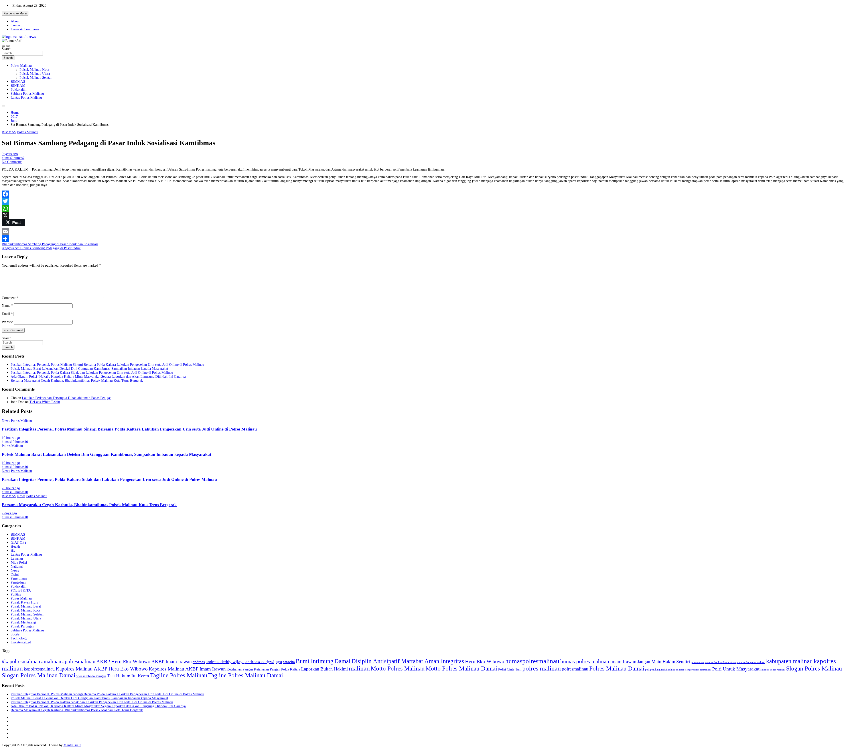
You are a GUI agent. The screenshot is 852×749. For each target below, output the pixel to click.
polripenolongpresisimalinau (660, 669)
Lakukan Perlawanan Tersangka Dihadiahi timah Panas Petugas (66, 398)
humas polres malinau (584, 661)
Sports (15, 634)
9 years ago (10, 154)
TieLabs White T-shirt (45, 402)
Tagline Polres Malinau (178, 675)
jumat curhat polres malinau (751, 662)
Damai (342, 661)
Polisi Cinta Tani (509, 669)
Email (7, 314)
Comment (10, 298)
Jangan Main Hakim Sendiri (663, 661)
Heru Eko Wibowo (484, 661)
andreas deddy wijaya (225, 661)
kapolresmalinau (39, 669)
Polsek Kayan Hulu (24, 602)
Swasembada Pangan (91, 676)
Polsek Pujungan (22, 626)
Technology (19, 638)
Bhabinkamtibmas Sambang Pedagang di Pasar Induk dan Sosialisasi (50, 244)
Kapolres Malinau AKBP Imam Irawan (187, 669)
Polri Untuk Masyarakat (735, 669)
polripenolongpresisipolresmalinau (693, 669)
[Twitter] (426, 201)
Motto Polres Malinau (398, 668)
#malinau (51, 661)
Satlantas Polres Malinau (772, 669)
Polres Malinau (21, 65)
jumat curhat (697, 662)
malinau (359, 668)
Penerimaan (19, 578)
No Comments (12, 162)
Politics (16, 594)
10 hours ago (11, 438)
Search (6, 49)
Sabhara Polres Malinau (27, 93)
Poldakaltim (19, 89)
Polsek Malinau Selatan (36, 77)
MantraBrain (72, 745)
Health (15, 546)
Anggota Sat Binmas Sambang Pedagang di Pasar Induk (41, 248)
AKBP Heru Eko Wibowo (123, 661)
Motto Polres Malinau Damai (461, 668)
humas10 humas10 (15, 442)
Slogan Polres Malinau (814, 668)
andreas (199, 662)
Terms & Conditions (25, 29)
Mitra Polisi (19, 562)
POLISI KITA (21, 590)
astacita (289, 662)
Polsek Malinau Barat (26, 606)
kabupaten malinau (789, 661)
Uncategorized (21, 642)
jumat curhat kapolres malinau (720, 662)
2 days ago (9, 513)
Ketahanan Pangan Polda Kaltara (277, 669)
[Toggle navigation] (3, 46)
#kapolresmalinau (21, 661)
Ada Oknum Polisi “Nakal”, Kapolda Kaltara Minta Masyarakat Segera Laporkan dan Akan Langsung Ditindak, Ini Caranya (98, 376)
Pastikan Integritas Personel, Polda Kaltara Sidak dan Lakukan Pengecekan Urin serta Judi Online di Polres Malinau (92, 372)
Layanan (17, 558)
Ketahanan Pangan (240, 669)
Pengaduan (18, 582)
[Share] (426, 238)
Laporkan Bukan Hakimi (324, 668)
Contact (16, 25)
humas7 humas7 (13, 158)
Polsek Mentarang (23, 622)
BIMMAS (18, 81)
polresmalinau (575, 668)
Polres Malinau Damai (616, 668)
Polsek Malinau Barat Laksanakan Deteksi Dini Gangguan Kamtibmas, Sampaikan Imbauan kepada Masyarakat (89, 368)
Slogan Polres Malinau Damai (38, 675)
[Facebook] (426, 194)
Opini (15, 574)
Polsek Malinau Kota (34, 69)
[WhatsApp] (426, 208)
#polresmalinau (78, 661)
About (15, 21)
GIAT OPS (18, 542)
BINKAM (18, 85)
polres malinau (541, 668)
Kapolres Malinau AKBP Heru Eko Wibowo (102, 669)
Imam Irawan (623, 661)
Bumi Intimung (314, 661)
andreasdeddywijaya (263, 661)
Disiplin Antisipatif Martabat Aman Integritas (407, 661)
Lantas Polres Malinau (26, 97)
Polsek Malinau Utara (35, 73)
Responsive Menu (15, 13)
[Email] (426, 231)
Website (7, 322)
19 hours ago (11, 463)
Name (7, 305)
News (6, 421)
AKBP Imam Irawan (171, 661)
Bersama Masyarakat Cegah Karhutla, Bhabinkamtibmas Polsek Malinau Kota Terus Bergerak (77, 380)
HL (13, 550)
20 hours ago (11, 488)
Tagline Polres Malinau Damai (245, 675)
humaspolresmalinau (532, 660)
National (17, 566)
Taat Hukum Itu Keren (128, 675)
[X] (426, 215)
